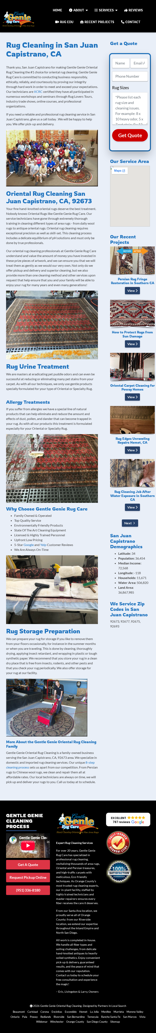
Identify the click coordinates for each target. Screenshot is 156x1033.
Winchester (57, 1021)
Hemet (83, 1011)
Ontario (15, 1016)
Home (57, 10)
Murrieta (119, 1011)
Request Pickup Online (28, 877)
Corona (44, 1011)
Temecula (93, 1016)
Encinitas (57, 1011)
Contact (132, 22)
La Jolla (94, 1011)
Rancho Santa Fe (110, 1016)
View (131, 290)
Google (29, 545)
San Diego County (97, 1021)
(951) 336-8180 (28, 890)
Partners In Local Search (112, 1005)
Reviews (136, 10)
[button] (128, 819)
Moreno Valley (135, 1011)
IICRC (38, 91)
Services (106, 10)
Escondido (71, 1011)
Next (128, 523)
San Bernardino (76, 1016)
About (78, 10)
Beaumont (19, 1011)
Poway (34, 1016)
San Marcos (130, 1016)
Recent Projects (99, 22)
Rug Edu (66, 22)
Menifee (106, 1011)
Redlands (45, 1016)
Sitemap (115, 1021)
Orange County (75, 1021)
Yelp (43, 545)
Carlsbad (32, 1011)
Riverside (59, 1016)
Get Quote (130, 135)
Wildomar (42, 1021)
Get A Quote (28, 864)
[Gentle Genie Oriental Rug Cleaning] (19, 19)
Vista (142, 1016)
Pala (24, 1016)
